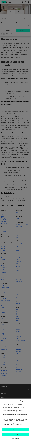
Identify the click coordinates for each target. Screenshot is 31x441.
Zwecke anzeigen (15, 438)
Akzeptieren (15, 429)
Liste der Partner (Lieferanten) (9, 426)
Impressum (17, 413)
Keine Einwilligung (15, 434)
